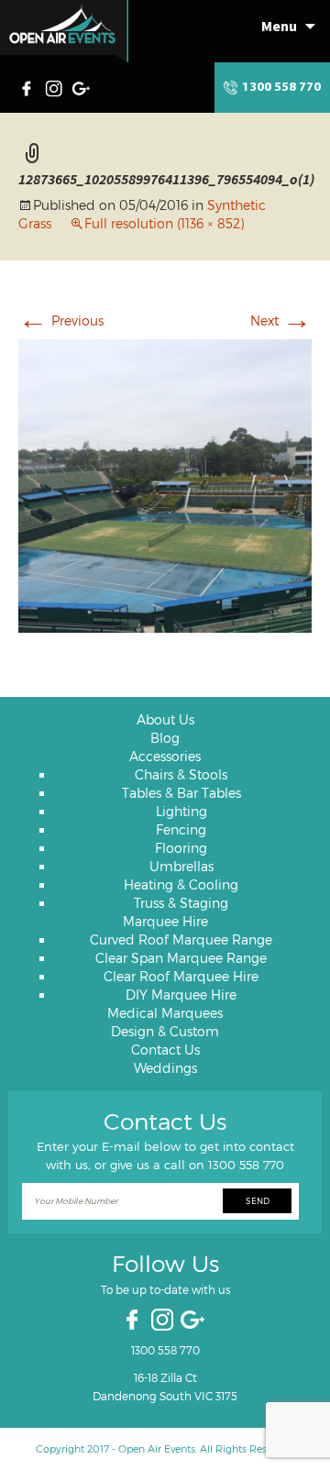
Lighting (181, 811)
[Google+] (83, 86)
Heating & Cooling (181, 884)
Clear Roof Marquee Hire (181, 976)
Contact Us (165, 1049)
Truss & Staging (181, 903)
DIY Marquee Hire (181, 994)
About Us (165, 719)
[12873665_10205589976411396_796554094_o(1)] (165, 483)
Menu (279, 26)
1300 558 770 (281, 87)
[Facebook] (31, 86)
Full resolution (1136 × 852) (164, 223)
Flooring (181, 848)
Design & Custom (165, 1031)
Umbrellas (181, 866)
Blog (165, 738)
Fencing (181, 829)
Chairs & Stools (181, 774)
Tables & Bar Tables (181, 793)
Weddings (165, 1068)
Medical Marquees (165, 1013)
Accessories (165, 756)
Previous (61, 320)
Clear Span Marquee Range (181, 958)
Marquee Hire (165, 921)
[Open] (64, 31)
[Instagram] (56, 86)
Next (281, 320)
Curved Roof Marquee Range (181, 939)
